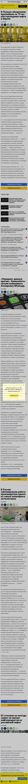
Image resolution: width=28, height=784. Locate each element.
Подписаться (14, 396)
